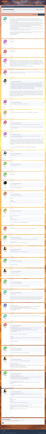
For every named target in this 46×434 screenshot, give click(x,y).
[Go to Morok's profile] (5, 291)
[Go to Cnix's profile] (5, 182)
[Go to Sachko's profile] (5, 112)
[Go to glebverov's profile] (5, 173)
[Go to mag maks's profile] (5, 281)
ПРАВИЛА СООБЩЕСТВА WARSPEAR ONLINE (8, 6)
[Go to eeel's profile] (5, 163)
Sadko (5, 74)
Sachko (5, 114)
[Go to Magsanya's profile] (5, 133)
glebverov (5, 176)
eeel (5, 165)
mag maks (5, 283)
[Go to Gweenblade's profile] (5, 41)
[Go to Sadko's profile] (5, 71)
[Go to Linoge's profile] (5, 210)
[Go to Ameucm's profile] (5, 305)
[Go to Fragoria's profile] (5, 152)
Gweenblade (5, 43)
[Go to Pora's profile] (3, 11)
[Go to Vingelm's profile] (5, 80)
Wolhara (5, 62)
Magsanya (5, 136)
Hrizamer (5, 195)
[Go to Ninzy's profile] (5, 51)
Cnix (5, 185)
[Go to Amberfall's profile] (5, 248)
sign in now (17, 420)
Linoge (5, 212)
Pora (4, 11)
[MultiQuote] (10, 37)
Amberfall (5, 393)
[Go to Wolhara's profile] (5, 60)
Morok (5, 294)
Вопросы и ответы (13, 11)
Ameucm (5, 307)
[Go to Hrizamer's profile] (5, 193)
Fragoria (5, 155)
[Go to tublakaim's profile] (5, 101)
